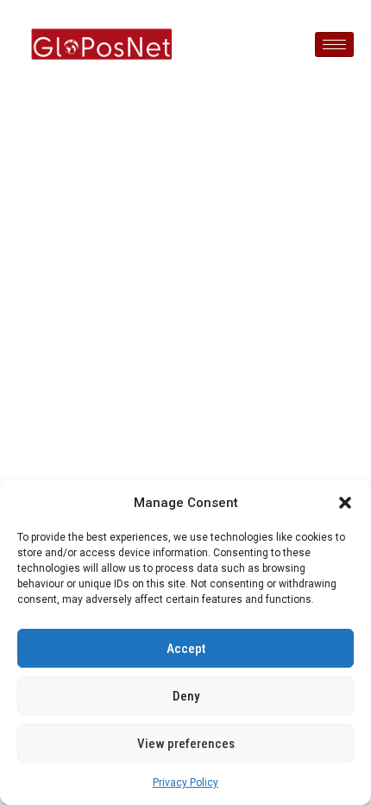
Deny (186, 696)
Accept (186, 648)
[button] (345, 502)
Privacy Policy (185, 782)
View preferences (186, 743)
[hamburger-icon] (334, 44)
